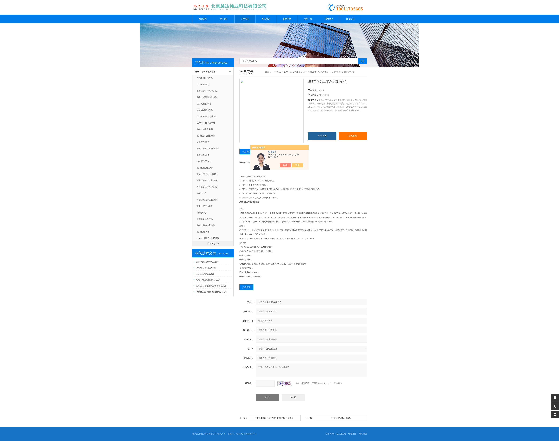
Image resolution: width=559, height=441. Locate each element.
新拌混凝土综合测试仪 (207, 187)
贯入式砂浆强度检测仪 (207, 180)
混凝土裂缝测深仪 (205, 168)
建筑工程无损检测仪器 (205, 71)
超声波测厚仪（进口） (207, 116)
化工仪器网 (341, 434)
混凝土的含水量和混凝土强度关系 (211, 292)
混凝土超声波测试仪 (206, 225)
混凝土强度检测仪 (205, 206)
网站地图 (363, 434)
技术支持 (287, 19)
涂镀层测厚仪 (203, 142)
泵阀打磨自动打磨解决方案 (208, 280)
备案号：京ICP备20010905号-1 (242, 434)
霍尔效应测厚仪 (204, 103)
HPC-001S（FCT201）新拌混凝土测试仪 (274, 418)
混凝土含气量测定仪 (206, 135)
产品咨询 (322, 136)
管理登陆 (352, 434)
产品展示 (245, 19)
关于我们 (224, 19)
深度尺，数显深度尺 (206, 123)
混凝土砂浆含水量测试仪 (208, 148)
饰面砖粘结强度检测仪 (207, 200)
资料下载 (308, 19)
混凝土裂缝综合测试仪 (207, 91)
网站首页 (203, 19)
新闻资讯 (266, 19)
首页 (267, 72)
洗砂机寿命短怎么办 (205, 274)
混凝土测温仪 (203, 155)
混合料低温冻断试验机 (206, 268)
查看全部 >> (213, 243)
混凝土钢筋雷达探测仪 (207, 97)
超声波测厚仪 (203, 84)
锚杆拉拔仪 (202, 193)
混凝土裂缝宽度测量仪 (207, 174)
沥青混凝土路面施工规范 (207, 262)
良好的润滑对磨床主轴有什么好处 (211, 286)
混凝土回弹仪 (203, 232)
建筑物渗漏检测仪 (205, 110)
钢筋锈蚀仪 (202, 212)
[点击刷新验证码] (284, 383)
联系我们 (350, 19)
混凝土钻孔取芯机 (205, 129)
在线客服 (352, 136)
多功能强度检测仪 (205, 78)
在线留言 (329, 19)
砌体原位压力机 (204, 161)
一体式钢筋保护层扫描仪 (208, 238)
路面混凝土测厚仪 (205, 219)
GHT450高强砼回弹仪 (341, 418)
